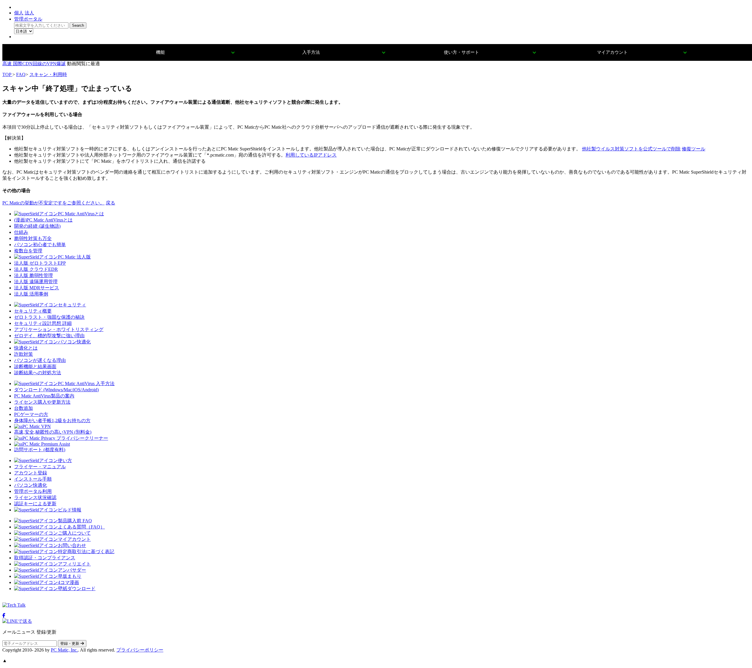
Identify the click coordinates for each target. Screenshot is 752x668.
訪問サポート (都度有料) (39, 449)
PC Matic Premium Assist (46, 444)
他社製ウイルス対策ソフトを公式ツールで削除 (631, 148)
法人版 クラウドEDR (36, 269)
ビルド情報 (69, 509)
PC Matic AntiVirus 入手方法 (86, 383)
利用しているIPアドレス (311, 154)
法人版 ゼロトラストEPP (40, 263)
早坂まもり (69, 576)
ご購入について (74, 533)
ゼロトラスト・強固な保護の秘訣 (49, 317)
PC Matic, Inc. (64, 649)
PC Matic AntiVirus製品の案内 (44, 395)
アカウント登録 (30, 472)
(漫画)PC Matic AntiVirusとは (43, 219)
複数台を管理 (28, 250)
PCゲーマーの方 (31, 414)
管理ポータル (28, 18)
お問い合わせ (72, 545)
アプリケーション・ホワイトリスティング (58, 329)
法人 (29, 12)
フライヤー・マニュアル (40, 466)
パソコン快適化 (74, 341)
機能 (160, 52)
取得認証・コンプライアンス (44, 557)
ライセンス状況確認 (35, 497)
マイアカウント (612, 52)
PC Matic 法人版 (74, 256)
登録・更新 (70, 643)
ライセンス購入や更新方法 (42, 402)
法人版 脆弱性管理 (33, 275)
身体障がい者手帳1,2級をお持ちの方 (52, 420)
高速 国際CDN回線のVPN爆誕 (34, 63)
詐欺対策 (23, 354)
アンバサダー (72, 570)
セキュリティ (72, 304)
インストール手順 (33, 478)
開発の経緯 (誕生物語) (37, 226)
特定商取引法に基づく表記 (86, 551)
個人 (19, 12)
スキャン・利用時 (48, 74)
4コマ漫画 (68, 582)
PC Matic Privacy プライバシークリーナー (65, 438)
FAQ (21, 74)
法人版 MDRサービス (36, 287)
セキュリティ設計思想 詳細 (43, 323)
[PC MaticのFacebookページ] (3, 615)
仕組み (21, 232)
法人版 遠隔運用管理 (36, 281)
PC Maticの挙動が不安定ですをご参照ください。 (53, 202)
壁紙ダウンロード (76, 588)
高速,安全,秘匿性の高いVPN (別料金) (52, 431)
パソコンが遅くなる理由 (40, 360)
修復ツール (693, 148)
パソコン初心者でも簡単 (40, 244)
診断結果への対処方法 (37, 372)
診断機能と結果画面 (35, 366)
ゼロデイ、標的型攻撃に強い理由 (49, 335)
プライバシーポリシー (139, 649)
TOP (7, 74)
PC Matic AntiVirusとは (81, 213)
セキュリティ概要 (33, 310)
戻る (110, 202)
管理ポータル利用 (33, 491)
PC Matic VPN (36, 426)
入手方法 (311, 52)
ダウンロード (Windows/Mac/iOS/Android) (56, 389)
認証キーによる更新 (35, 503)
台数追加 (23, 408)
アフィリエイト (74, 563)
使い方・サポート (461, 52)
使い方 (65, 460)
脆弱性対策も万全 (33, 238)
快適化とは (26, 347)
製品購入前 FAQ (75, 520)
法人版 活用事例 (31, 293)
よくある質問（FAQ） (81, 526)
